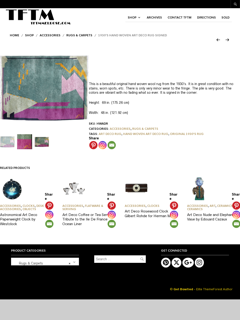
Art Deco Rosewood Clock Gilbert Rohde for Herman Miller (150, 213)
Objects (29, 209)
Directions (206, 17)
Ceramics (225, 206)
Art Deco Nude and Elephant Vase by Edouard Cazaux (210, 217)
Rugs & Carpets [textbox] (42, 263)
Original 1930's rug (187, 134)
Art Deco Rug (110, 134)
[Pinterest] (93, 145)
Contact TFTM (179, 17)
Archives (154, 17)
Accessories (50, 35)
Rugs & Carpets (79, 35)
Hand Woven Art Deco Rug (145, 134)
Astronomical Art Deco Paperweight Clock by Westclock (18, 219)
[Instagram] (102, 145)
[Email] (112, 145)
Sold (225, 17)
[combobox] (45, 261)
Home (14, 35)
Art (212, 206)
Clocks (28, 206)
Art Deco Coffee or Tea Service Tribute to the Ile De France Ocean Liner (88, 219)
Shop (132, 17)
